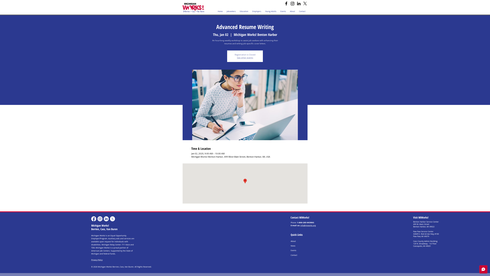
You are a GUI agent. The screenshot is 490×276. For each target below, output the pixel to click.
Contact (294, 255)
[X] (305, 3)
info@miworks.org (308, 225)
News (293, 246)
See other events (245, 57)
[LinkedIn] (298, 3)
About (293, 241)
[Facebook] (286, 3)
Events (293, 250)
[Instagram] (292, 3)
